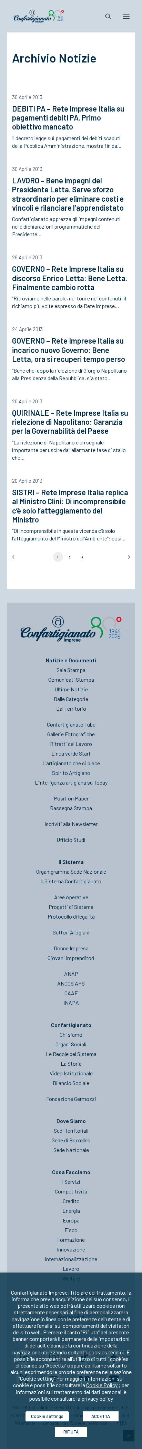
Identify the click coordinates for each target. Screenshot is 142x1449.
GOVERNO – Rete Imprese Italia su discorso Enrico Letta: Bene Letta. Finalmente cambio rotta (69, 277)
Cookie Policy (102, 1385)
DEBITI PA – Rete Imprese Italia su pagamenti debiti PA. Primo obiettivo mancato (68, 117)
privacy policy (97, 1398)
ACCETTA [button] (100, 1416)
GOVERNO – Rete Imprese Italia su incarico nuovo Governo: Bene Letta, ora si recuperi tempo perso (68, 349)
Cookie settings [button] (47, 1416)
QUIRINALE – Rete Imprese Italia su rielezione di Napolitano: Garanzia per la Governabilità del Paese (70, 421)
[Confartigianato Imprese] (38, 16)
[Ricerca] (105, 16)
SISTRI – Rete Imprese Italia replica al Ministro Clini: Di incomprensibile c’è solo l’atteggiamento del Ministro (70, 506)
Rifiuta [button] (71, 1431)
